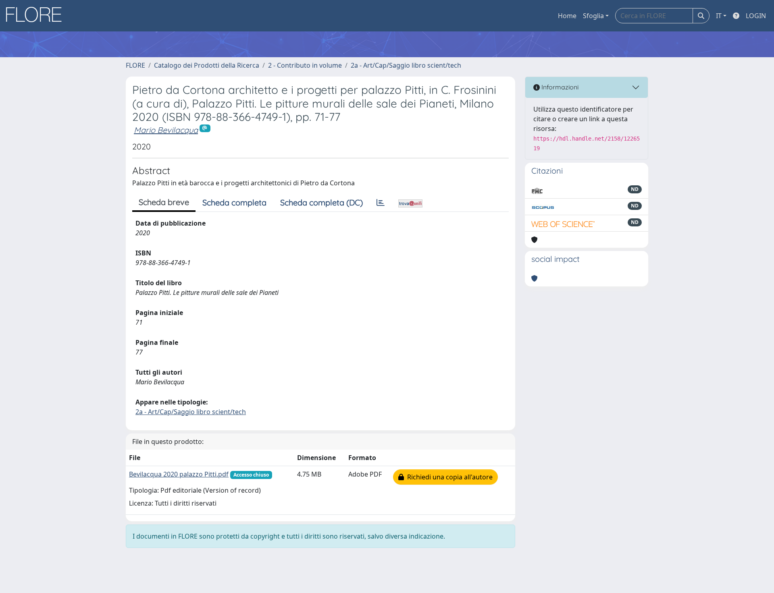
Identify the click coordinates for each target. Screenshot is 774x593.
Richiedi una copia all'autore (448, 477)
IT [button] (719, 15)
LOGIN (756, 15)
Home (567, 15)
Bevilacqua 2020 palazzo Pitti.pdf (179, 474)
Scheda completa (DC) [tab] (321, 202)
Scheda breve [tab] (164, 202)
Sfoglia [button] (593, 15)
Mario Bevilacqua (166, 130)
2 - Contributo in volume (305, 65)
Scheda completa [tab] (234, 202)
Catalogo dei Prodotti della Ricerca (206, 65)
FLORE (135, 65)
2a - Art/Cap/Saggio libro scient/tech (406, 65)
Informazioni (559, 87)
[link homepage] (37, 16)
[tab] (380, 202)
